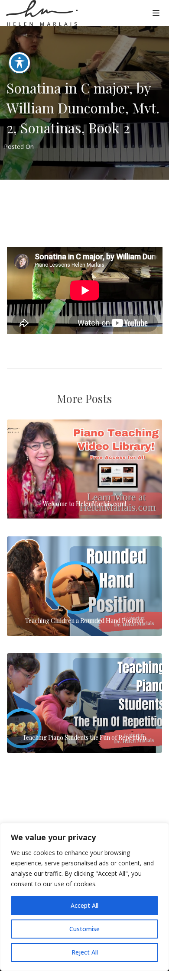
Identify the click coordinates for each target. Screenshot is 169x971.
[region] (84, 897)
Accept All (84, 905)
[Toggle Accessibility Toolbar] (19, 62)
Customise (84, 929)
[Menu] (156, 12)
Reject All (85, 952)
